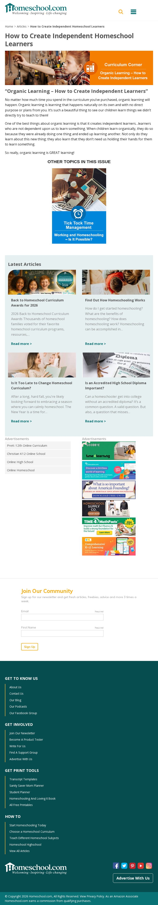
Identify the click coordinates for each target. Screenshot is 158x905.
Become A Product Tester (26, 739)
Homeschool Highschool (25, 844)
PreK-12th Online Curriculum (27, 445)
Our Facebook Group (23, 713)
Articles (22, 26)
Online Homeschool (21, 470)
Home (9, 26)
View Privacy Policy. (92, 896)
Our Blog (15, 700)
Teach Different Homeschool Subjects (34, 838)
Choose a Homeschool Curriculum (32, 832)
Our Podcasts (18, 706)
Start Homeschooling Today (27, 825)
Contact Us (16, 693)
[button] (121, 11)
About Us (15, 687)
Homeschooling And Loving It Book (32, 798)
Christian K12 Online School (26, 454)
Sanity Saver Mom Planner (26, 785)
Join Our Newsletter (22, 733)
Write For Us (17, 746)
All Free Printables (21, 805)
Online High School (20, 462)
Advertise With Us (20, 759)
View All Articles (19, 851)
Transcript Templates (23, 779)
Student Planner (19, 792)
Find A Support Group (23, 752)
